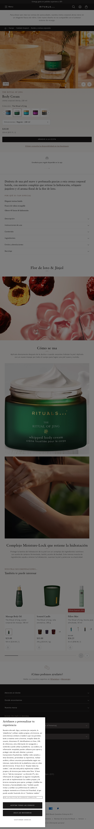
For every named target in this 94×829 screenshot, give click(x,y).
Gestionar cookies (22, 820)
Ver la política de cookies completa (20, 797)
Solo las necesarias (23, 813)
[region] (22, 772)
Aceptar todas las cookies (23, 805)
